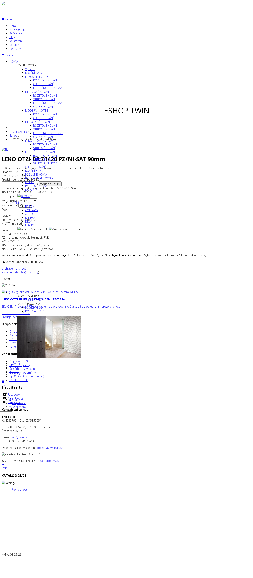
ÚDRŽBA (14, 375)
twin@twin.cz (19, 437)
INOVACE (15, 364)
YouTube (13, 398)
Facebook (14, 394)
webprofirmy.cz (49, 461)
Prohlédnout (19, 489)
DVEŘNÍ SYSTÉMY (20, 203)
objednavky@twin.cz (50, 448)
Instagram (14, 402)
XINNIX (13, 292)
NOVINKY (15, 367)
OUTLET (14, 371)
